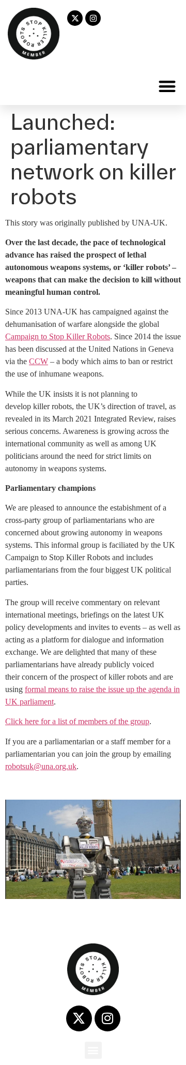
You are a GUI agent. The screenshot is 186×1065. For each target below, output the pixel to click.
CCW (38, 361)
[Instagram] (93, 18)
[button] (167, 86)
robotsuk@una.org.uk (40, 766)
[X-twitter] (75, 18)
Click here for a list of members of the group (77, 721)
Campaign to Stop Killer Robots (57, 336)
